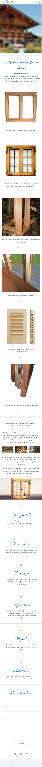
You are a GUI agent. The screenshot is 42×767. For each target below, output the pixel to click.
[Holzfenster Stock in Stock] (21, 217)
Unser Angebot (20, 37)
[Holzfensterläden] (21, 326)
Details (20, 136)
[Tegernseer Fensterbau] (7, 3)
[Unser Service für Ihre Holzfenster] (21, 382)
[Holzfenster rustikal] (21, 161)
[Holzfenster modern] (21, 107)
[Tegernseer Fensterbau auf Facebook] (15, 754)
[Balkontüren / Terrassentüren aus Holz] (21, 273)
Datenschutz (24, 763)
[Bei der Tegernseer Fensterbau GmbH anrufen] (21, 754)
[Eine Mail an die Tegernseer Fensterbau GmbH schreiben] (27, 754)
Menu (36, 2)
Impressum (17, 763)
